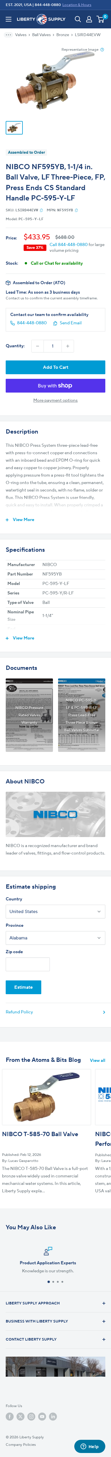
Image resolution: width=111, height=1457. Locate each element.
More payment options (55, 400)
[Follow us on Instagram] (31, 1417)
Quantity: (15, 346)
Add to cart (55, 367)
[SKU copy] (41, 210)
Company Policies (21, 1444)
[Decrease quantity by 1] (38, 346)
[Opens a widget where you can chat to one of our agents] (89, 1447)
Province (14, 925)
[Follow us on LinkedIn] (53, 1417)
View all (97, 1060)
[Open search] (78, 19)
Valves (20, 35)
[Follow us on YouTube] (42, 1417)
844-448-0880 (48, 5)
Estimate (23, 987)
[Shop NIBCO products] (55, 814)
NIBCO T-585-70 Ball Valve (40, 1134)
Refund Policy (19, 1012)
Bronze (62, 35)
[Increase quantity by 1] (68, 346)
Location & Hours (76, 5)
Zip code (14, 952)
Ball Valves (41, 35)
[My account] (89, 19)
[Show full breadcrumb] (10, 35)
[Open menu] (8, 19)
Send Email (71, 323)
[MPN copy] (76, 210)
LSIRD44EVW (88, 35)
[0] (100, 19)
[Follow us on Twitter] (20, 1417)
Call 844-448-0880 (69, 244)
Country (14, 899)
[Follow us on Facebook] (10, 1417)
